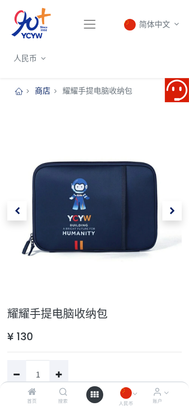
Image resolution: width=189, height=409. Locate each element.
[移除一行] (16, 375)
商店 (42, 91)
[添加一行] (58, 375)
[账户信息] (157, 392)
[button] (17, 210)
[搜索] (63, 392)
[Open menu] (94, 394)
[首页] (32, 392)
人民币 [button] (26, 58)
